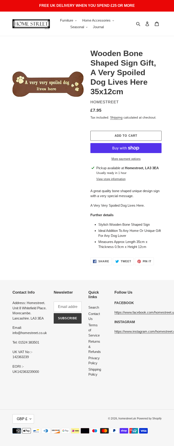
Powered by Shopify (149, 418)
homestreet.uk (127, 418)
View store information (111, 179)
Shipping (116, 117)
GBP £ (22, 419)
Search (93, 307)
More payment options (126, 159)
